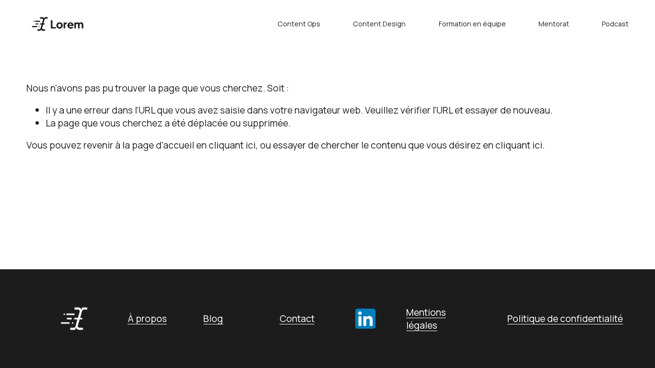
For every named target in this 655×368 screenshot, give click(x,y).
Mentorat (553, 23)
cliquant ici (232, 144)
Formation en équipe (472, 23)
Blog (213, 318)
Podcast (615, 23)
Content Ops (299, 23)
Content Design (379, 23)
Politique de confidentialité (565, 318)
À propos (147, 318)
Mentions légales (426, 319)
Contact (297, 318)
